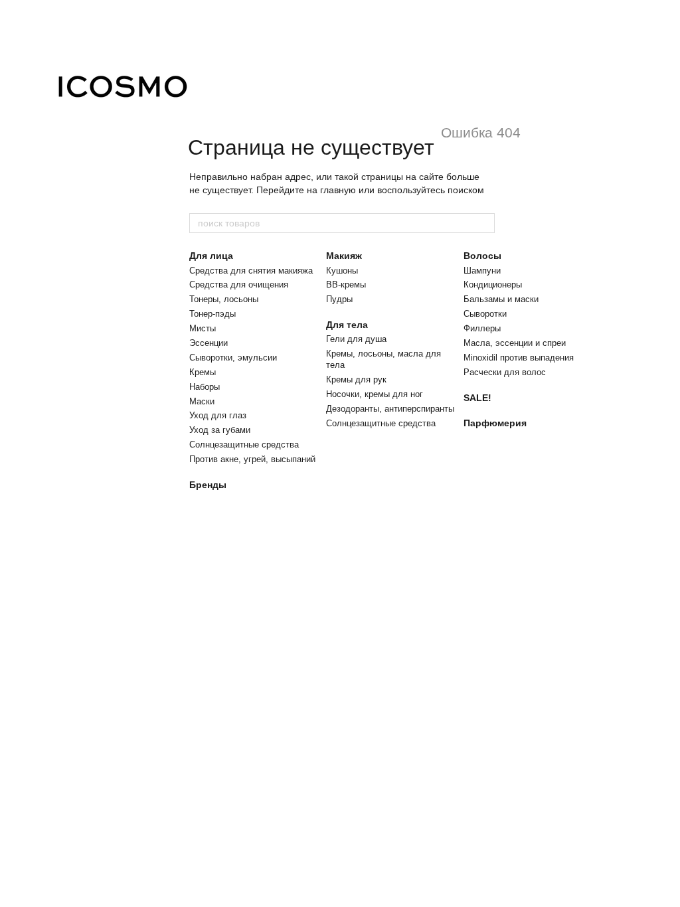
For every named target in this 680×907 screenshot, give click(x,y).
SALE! (477, 397)
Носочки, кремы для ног (374, 394)
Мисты (202, 328)
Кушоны (342, 271)
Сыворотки (485, 314)
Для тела (347, 324)
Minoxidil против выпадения (519, 358)
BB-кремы (346, 284)
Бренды (207, 484)
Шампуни (482, 271)
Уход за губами (219, 430)
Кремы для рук (356, 379)
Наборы (204, 387)
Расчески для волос (505, 372)
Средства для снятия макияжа (251, 271)
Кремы (202, 372)
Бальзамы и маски (501, 299)
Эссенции (208, 343)
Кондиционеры (493, 284)
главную (338, 190)
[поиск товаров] (484, 223)
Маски (201, 401)
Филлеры (482, 328)
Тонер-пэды (212, 314)
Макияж (344, 255)
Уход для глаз (217, 415)
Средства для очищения (238, 284)
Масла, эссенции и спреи (515, 343)
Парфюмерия (495, 423)
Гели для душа (356, 339)
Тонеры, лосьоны (223, 299)
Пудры (339, 299)
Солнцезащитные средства (244, 445)
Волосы (482, 255)
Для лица (211, 255)
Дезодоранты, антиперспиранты (390, 409)
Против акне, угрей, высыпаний (252, 459)
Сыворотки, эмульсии (233, 358)
